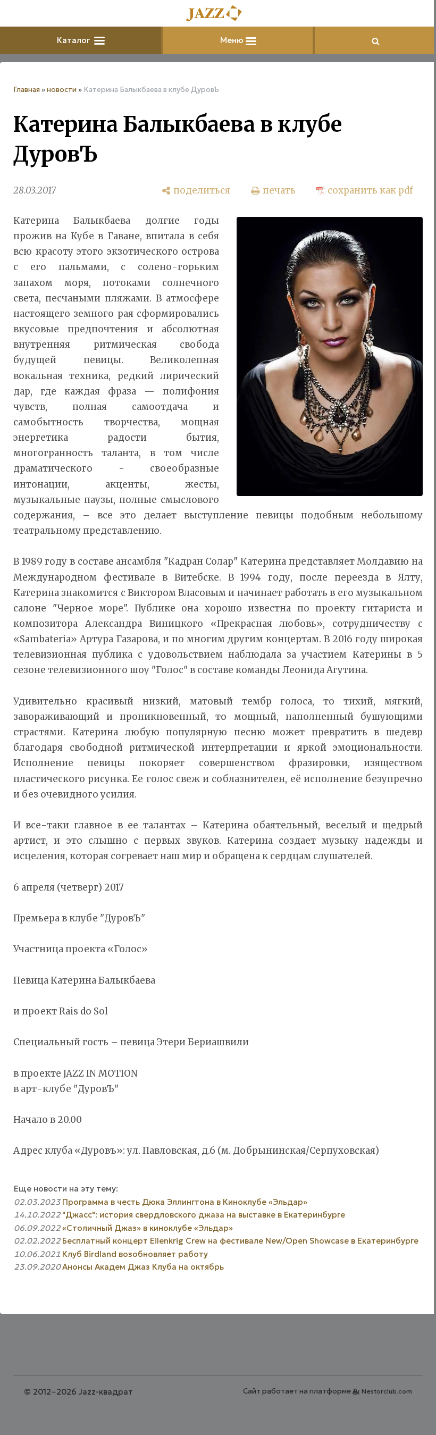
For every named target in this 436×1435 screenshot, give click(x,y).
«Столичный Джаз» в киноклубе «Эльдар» (147, 1228)
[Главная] (218, 14)
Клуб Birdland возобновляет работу (135, 1254)
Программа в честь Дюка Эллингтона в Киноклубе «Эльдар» (184, 1202)
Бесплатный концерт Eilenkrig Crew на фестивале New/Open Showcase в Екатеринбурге (240, 1241)
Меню (233, 40)
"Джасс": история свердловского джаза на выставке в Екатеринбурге (203, 1215)
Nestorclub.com (387, 1391)
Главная (26, 89)
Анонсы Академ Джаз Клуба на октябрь (143, 1267)
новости (62, 89)
